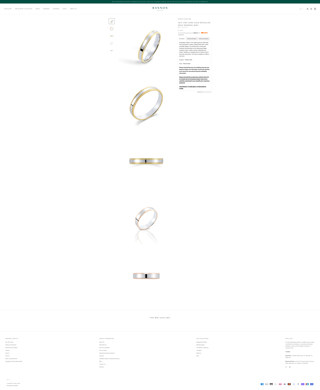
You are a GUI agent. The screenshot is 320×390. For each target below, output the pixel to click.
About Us (73, 8)
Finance (7, 350)
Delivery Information (10, 345)
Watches (56, 8)
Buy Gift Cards (9, 342)
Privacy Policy (103, 350)
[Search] (311, 9)
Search (7, 353)
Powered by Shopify (12, 385)
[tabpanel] (194, 65)
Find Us (7, 356)
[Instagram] (289, 367)
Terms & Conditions (104, 347)
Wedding (46, 8)
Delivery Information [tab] (203, 38)
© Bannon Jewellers (13, 383)
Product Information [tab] (191, 38)
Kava (210, 92)
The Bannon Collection (23, 8)
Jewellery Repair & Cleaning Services (109, 358)
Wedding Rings (200, 345)
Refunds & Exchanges (11, 347)
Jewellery (8, 8)
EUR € (8, 379)
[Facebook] (286, 367)
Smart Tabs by (206, 92)
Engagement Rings (201, 342)
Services (101, 356)
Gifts (65, 8)
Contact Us (102, 364)
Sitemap (101, 367)
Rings (38, 8)
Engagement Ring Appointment (13, 361)
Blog (100, 361)
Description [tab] (182, 38)
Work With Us (102, 345)
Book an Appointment (11, 358)
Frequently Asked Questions (107, 353)
